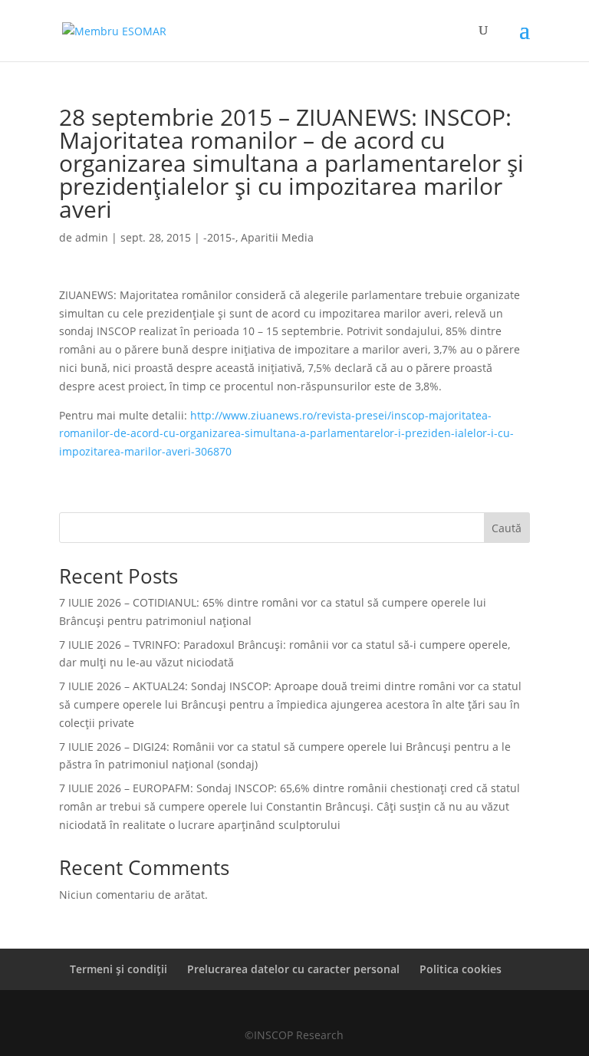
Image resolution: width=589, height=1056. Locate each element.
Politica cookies (461, 969)
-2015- (219, 237)
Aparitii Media (277, 237)
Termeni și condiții (118, 969)
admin (91, 237)
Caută (507, 528)
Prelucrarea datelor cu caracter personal (293, 969)
